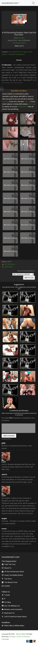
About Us (7, 568)
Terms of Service (23, 637)
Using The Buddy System (13, 575)
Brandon (21, 38)
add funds (31, 104)
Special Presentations (17, 54)
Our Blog (7, 602)
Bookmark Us (9, 613)
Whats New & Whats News (14, 626)
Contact (7, 586)
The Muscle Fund (10, 582)
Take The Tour (10, 564)
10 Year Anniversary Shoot (14, 572)
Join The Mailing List (12, 606)
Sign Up (5, 101)
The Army (8, 579)
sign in (27, 101)
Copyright (5, 639)
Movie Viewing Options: (26, 271)
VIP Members (22, 107)
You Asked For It (15, 52)
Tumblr (7, 595)
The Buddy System (19, 43)
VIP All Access (9, 264)
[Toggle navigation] (33, 3)
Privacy (12, 637)
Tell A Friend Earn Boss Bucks (15, 617)
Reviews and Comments (13, 609)
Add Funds (7, 267)
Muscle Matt (20, 634)
